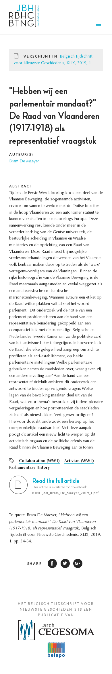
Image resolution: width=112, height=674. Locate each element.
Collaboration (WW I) (39, 461)
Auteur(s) (21, 154)
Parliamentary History (29, 468)
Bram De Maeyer (24, 162)
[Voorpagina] (24, 17)
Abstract (20, 186)
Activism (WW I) (79, 461)
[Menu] (99, 26)
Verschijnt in (40, 56)
